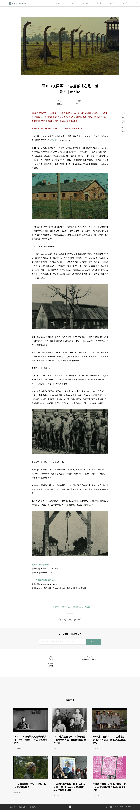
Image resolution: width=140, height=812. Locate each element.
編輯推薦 (85, 3)
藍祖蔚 (59, 104)
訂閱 (93, 642)
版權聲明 (33, 807)
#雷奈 (81, 607)
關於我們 (12, 807)
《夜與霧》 (53, 140)
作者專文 (113, 3)
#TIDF (69, 607)
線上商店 (126, 3)
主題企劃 (98, 3)
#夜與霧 (87, 607)
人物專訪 (73, 3)
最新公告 (22, 807)
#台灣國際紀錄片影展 (58, 607)
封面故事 (59, 3)
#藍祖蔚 (75, 607)
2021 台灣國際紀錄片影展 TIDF (44, 580)
